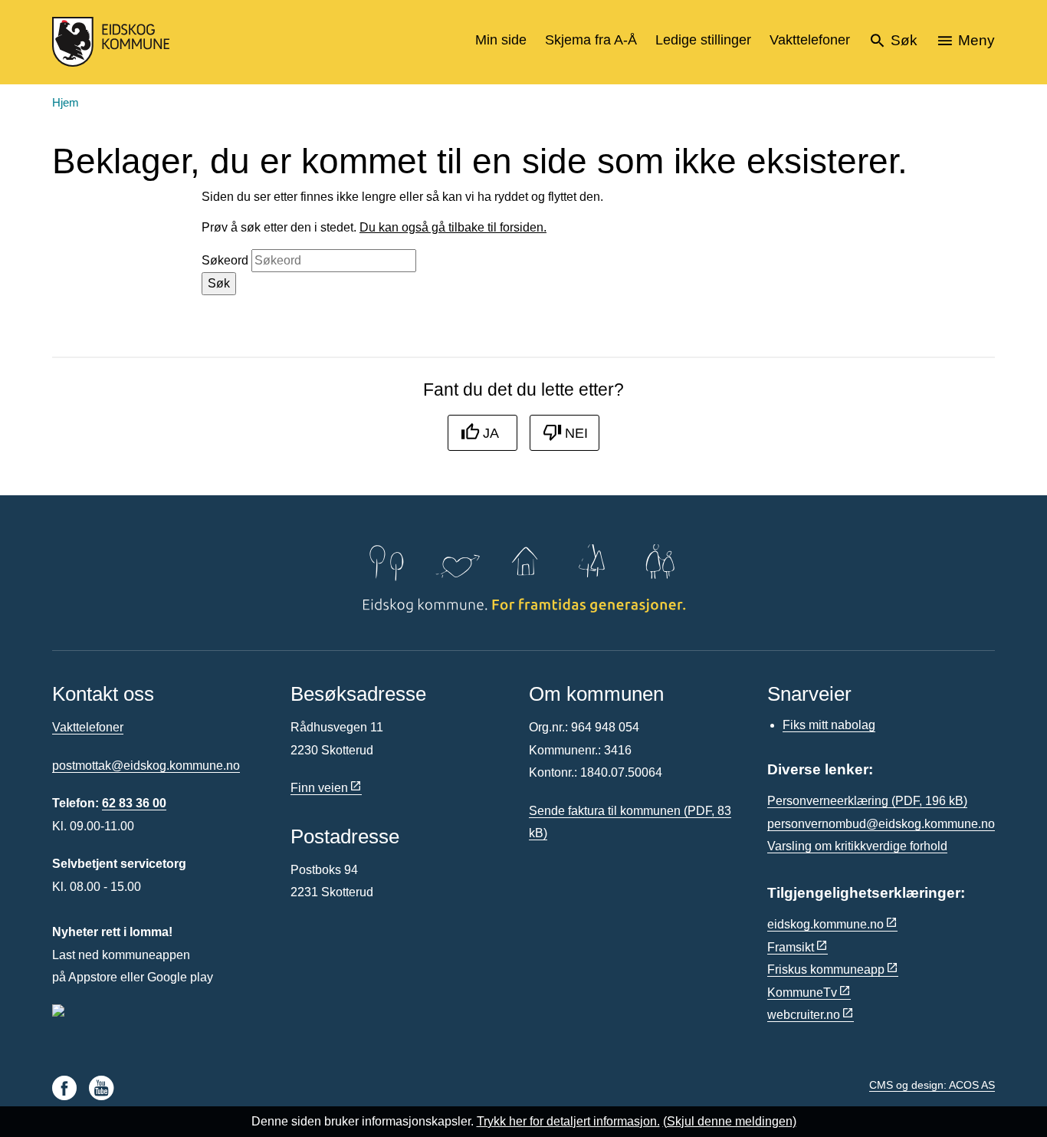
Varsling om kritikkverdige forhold (857, 846)
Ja (491, 433)
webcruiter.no (803, 1014)
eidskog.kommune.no (825, 924)
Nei (576, 433)
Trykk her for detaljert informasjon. (568, 1121)
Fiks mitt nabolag (829, 724)
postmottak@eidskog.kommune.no (146, 765)
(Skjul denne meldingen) (729, 1121)
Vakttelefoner (87, 727)
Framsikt (790, 947)
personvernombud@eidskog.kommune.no (881, 823)
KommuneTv (802, 992)
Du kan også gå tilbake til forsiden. (452, 227)
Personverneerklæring (867, 800)
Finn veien (319, 787)
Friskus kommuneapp (826, 969)
